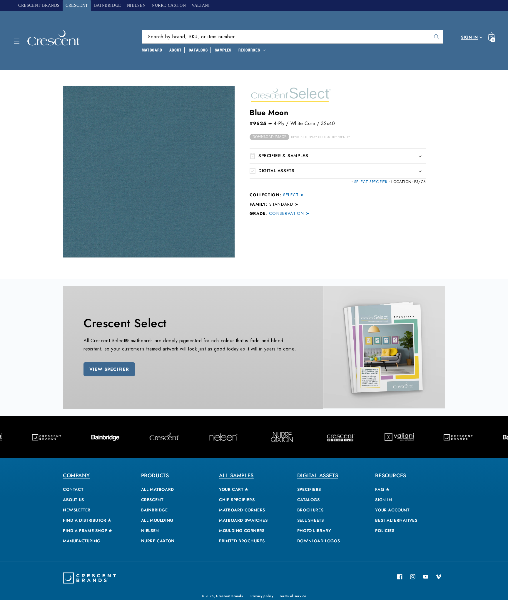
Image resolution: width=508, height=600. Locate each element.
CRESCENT (152, 500)
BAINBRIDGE (154, 510)
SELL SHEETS (310, 520)
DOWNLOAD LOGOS (318, 541)
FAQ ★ (382, 489)
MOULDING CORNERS (242, 530)
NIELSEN (150, 530)
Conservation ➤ (289, 213)
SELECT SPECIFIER (370, 182)
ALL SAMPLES (236, 475)
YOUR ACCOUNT (392, 510)
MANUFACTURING (82, 541)
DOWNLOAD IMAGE (269, 137)
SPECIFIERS (309, 489)
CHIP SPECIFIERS (237, 500)
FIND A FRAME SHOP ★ (87, 530)
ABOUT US (73, 500)
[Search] (436, 36)
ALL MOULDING (157, 520)
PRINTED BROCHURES (242, 541)
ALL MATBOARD (157, 489)
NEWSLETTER (77, 510)
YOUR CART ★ (234, 489)
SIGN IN (383, 500)
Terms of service (292, 596)
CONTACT (73, 489)
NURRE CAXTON (158, 541)
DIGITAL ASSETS (317, 475)
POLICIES (384, 530)
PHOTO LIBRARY (314, 530)
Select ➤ (293, 195)
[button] (16, 41)
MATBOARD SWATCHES (243, 520)
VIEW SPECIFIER (109, 369)
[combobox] (292, 37)
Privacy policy (261, 596)
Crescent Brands (229, 596)
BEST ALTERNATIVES (396, 520)
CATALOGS (308, 500)
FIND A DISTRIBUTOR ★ (87, 520)
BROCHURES (310, 510)
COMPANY (76, 475)
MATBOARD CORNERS (242, 510)
